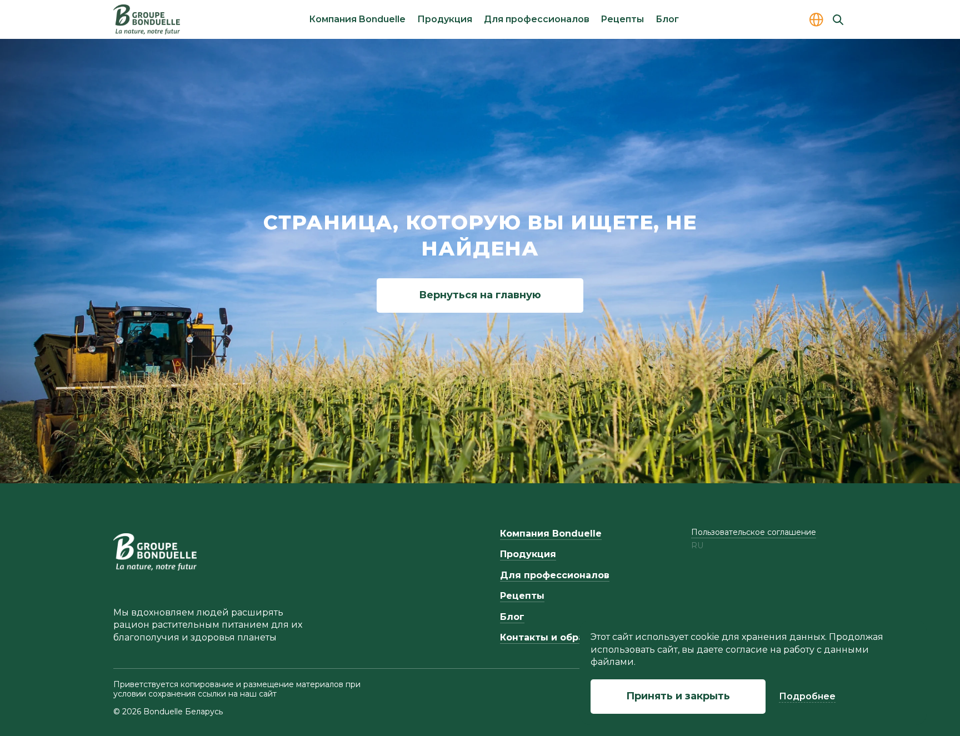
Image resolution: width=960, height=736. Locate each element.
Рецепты (622, 19)
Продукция (444, 19)
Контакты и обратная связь (569, 637)
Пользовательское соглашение (753, 532)
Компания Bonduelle (357, 19)
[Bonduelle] (155, 551)
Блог (667, 19)
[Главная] (146, 19)
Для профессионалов (536, 19)
